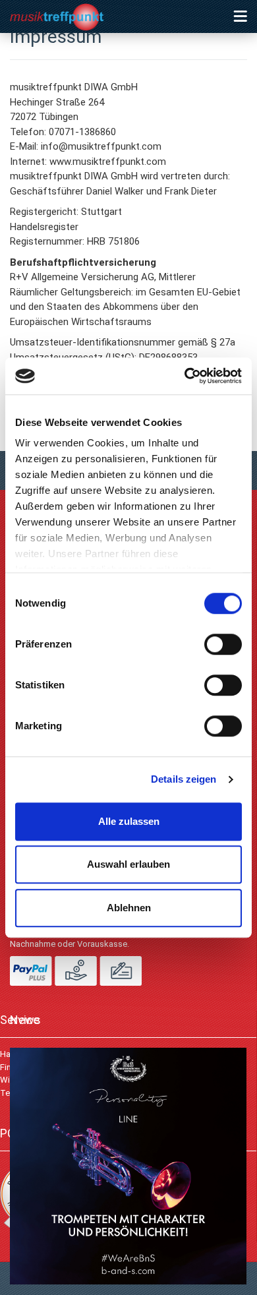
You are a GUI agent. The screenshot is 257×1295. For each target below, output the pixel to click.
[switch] (223, 644)
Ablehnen (129, 907)
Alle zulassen (128, 821)
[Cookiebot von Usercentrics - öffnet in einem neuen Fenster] (185, 375)
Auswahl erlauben (128, 864)
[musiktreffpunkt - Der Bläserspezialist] (68, 19)
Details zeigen (183, 779)
